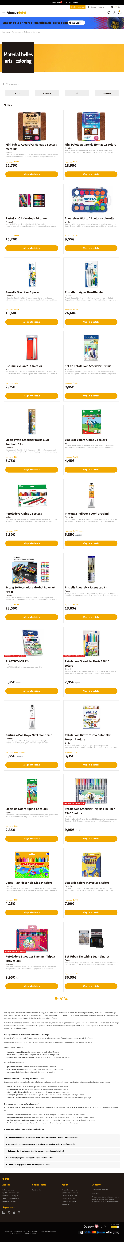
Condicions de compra (70, 1193)
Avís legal (65, 1204)
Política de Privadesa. (112, 1202)
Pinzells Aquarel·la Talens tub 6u (86, 587)
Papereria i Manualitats (11, 32)
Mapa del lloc (32, 1231)
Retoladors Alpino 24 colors (24, 513)
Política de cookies (68, 1198)
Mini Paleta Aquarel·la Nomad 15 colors (90, 144)
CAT (115, 7)
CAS (119, 7)
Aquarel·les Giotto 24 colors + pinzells (89, 218)
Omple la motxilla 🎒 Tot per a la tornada (62, 2)
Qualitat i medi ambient (10, 1193)
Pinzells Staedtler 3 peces (22, 292)
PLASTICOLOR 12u (18, 661)
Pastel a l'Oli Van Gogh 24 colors (27, 218)
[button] (114, 13)
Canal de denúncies (69, 1201)
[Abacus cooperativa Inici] (17, 14)
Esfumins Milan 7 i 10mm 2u (24, 366)
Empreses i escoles (9, 1201)
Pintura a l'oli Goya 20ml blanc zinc (29, 735)
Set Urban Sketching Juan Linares (87, 956)
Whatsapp (95, 1193)
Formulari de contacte (100, 1190)
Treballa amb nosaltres (10, 1198)
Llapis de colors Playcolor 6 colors (87, 883)
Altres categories (12, 84)
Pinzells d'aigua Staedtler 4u (84, 292)
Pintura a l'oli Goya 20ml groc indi (87, 513)
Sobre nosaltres (8, 1190)
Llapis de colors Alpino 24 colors (86, 440)
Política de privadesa (69, 1196)
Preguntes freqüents (69, 1190)
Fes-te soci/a (36, 1190)
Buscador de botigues (10, 1196)
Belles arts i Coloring (32, 32)
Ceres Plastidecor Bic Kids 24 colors (29, 883)
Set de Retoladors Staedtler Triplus (88, 366)
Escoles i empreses (78, 7)
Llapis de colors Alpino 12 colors (27, 809)
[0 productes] (120, 13)
